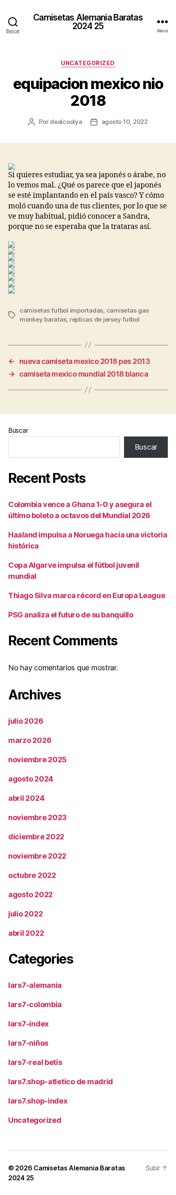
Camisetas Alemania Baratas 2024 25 (87, 21)
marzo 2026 (29, 740)
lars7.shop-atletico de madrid (60, 1081)
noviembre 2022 (37, 856)
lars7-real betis (35, 1062)
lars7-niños (28, 1043)
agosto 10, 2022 (125, 122)
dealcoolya (66, 122)
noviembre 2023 (37, 817)
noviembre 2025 (37, 759)
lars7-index (28, 1023)
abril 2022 (26, 933)
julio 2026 (25, 721)
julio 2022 (25, 913)
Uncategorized (88, 62)
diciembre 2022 (36, 836)
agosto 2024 (30, 779)
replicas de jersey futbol (105, 319)
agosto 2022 (30, 894)
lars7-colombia (35, 1004)
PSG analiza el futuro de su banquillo (70, 614)
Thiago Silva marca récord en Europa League (86, 595)
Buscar (18, 430)
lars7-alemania (35, 985)
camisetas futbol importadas (61, 310)
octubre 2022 (32, 875)
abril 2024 (26, 798)
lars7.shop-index (38, 1101)
